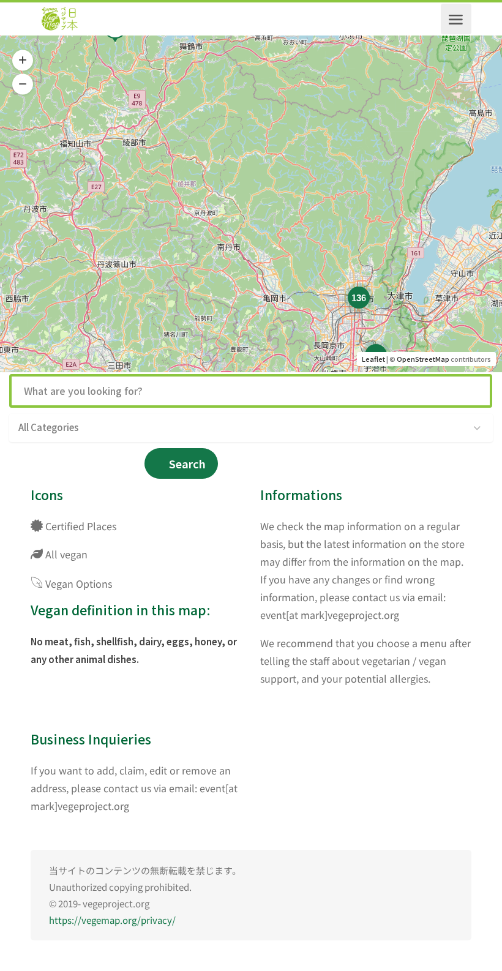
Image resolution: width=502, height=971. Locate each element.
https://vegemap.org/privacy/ (112, 919)
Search (187, 463)
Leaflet (373, 359)
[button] (22, 60)
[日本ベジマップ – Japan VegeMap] (59, 19)
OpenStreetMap (423, 359)
